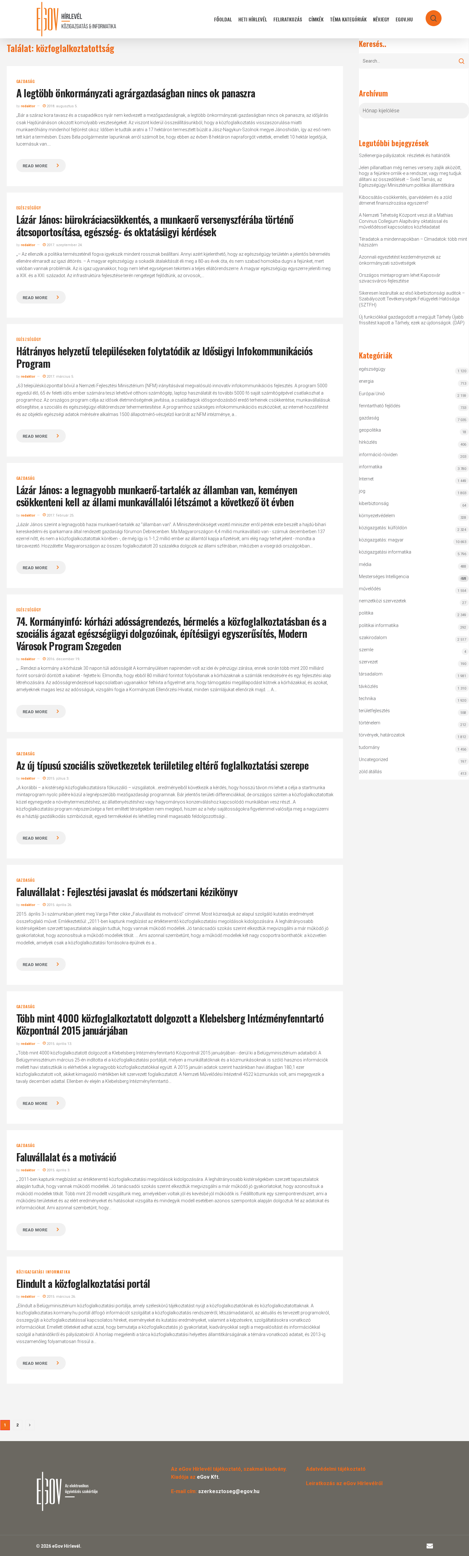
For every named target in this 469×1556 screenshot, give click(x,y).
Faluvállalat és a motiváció (66, 1156)
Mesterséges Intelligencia (412, 577)
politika (366, 613)
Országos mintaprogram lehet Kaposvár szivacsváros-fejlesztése (399, 278)
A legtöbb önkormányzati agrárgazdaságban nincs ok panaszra (135, 92)
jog (362, 491)
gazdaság (25, 81)
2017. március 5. (60, 376)
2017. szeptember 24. (64, 245)
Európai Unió (372, 393)
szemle (366, 649)
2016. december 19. (63, 659)
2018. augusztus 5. (62, 106)
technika (367, 698)
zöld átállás (370, 771)
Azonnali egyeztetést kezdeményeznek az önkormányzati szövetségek (400, 259)
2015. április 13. (59, 1044)
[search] (429, 15)
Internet (366, 478)
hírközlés (368, 442)
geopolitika (370, 430)
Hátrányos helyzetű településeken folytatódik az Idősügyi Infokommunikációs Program (164, 356)
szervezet (368, 661)
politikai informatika (378, 625)
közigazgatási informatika (43, 1272)
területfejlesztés (374, 710)
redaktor (28, 106)
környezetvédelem (377, 515)
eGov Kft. (208, 1477)
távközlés (368, 686)
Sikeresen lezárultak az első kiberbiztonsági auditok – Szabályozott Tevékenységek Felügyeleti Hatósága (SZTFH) (412, 299)
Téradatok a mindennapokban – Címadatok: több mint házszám (413, 242)
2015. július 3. (57, 778)
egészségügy (28, 208)
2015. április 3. (58, 1170)
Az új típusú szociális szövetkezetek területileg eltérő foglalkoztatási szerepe (162, 765)
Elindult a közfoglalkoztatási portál (83, 1283)
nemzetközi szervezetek (382, 600)
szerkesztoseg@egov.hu (228, 1491)
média (365, 564)
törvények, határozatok (382, 734)
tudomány (369, 747)
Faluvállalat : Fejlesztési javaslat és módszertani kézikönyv (127, 891)
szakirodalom (373, 637)
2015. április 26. (59, 905)
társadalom (371, 673)
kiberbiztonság (374, 503)
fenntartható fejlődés (379, 405)
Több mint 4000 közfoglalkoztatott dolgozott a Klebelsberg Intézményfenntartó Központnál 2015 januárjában (170, 1024)
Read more (35, 165)
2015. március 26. (61, 1297)
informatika (370, 466)
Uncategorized (373, 759)
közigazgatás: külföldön (383, 527)
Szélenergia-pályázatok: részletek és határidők (404, 155)
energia (366, 381)
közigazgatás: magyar (381, 539)
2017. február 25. (60, 515)
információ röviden (378, 454)
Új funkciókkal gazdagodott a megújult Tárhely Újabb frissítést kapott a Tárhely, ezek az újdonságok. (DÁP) (412, 319)
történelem (369, 722)
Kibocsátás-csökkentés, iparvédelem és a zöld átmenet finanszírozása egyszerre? (405, 200)
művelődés (370, 588)
